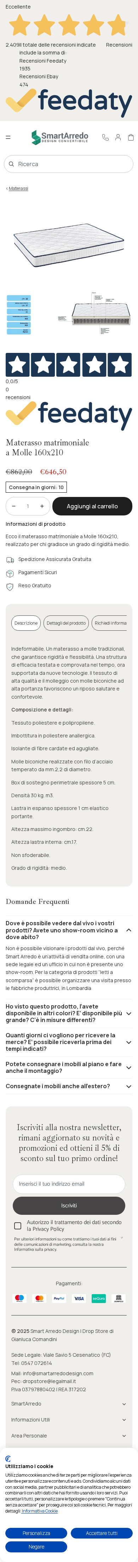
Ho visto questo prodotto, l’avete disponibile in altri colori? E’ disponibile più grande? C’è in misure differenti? (64, 1013)
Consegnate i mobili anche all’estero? (58, 1086)
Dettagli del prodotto (66, 623)
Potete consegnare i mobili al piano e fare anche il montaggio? (64, 1067)
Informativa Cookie (39, 1511)
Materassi (18, 188)
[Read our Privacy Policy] (122, 1240)
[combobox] (58, 164)
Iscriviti (69, 1206)
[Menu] (8, 137)
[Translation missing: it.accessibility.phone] (105, 137)
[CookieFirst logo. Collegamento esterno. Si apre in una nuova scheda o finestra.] (8, 1459)
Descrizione (26, 623)
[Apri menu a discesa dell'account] (118, 137)
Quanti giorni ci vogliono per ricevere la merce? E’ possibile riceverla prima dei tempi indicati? (60, 1042)
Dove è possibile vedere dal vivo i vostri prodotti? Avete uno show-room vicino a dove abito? (62, 930)
